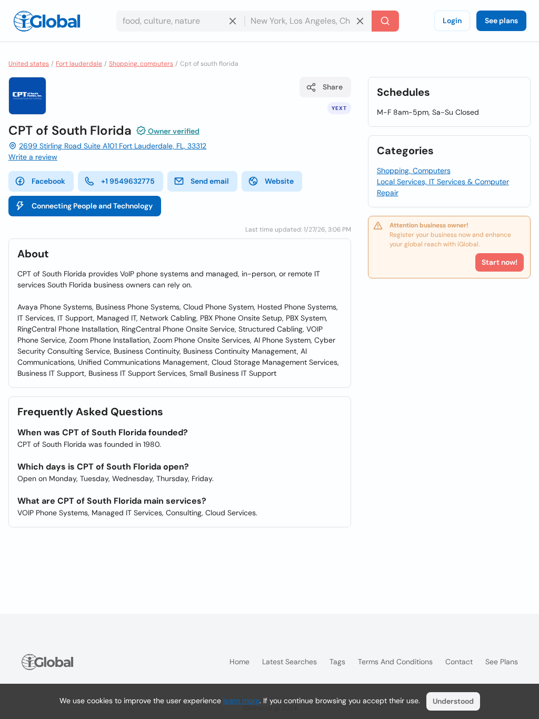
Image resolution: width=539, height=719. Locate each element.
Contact (459, 661)
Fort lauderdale (79, 63)
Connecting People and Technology (92, 206)
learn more (241, 700)
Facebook (48, 181)
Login (452, 20)
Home (239, 661)
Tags (337, 661)
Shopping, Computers (414, 170)
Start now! (499, 262)
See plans (501, 20)
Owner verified (172, 131)
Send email (210, 181)
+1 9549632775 (128, 181)
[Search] (385, 21)
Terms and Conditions (395, 661)
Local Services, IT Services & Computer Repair (443, 187)
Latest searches (289, 661)
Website (279, 181)
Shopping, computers (141, 63)
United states (28, 63)
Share (333, 87)
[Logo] (47, 21)
